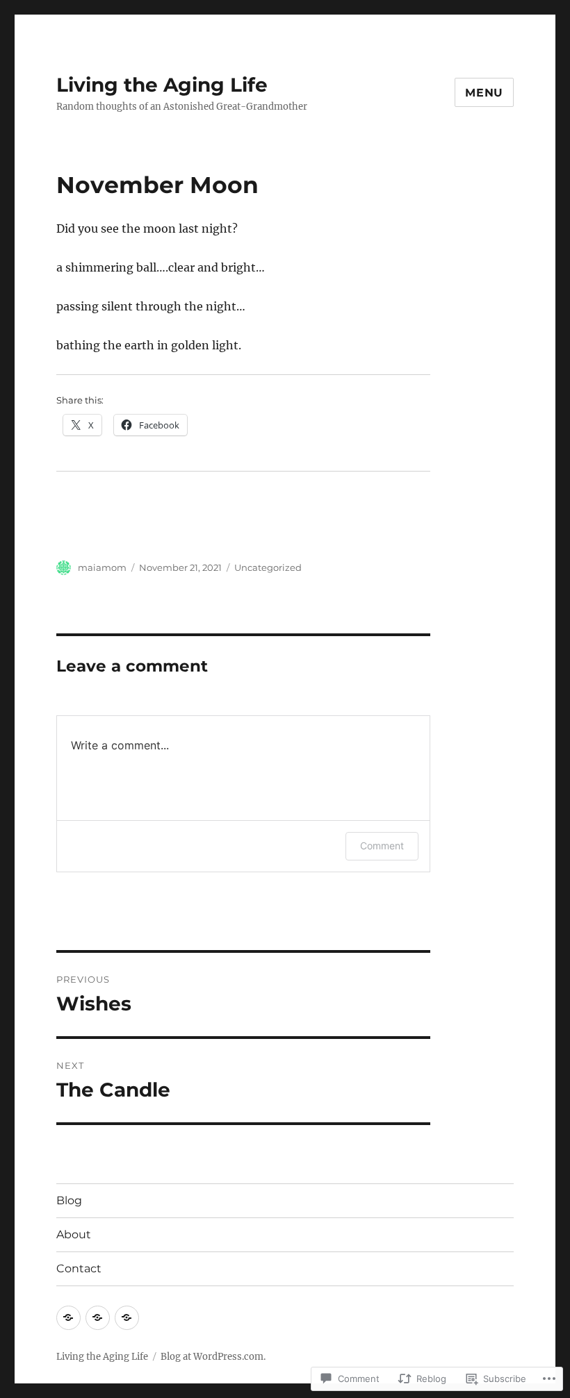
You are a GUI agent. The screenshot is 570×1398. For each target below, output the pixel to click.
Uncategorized (268, 567)
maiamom (102, 567)
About (73, 1234)
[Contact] (127, 1318)
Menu (484, 92)
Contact (78, 1268)
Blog (69, 1200)
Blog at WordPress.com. (213, 1357)
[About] (98, 1318)
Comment (382, 845)
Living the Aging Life (162, 85)
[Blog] (68, 1318)
